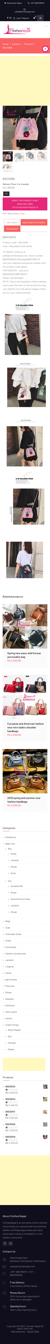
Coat (7, 927)
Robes (11, 1049)
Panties (12, 1042)
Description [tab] (12, 222)
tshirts (8, 1018)
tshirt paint (11, 1011)
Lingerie (9, 966)
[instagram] (10, 1243)
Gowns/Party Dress (20, 898)
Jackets (15, 860)
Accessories (17, 886)
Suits (13, 873)
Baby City (10, 843)
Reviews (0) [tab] (12, 228)
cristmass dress (13, 934)
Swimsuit (10, 1005)
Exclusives (10, 947)
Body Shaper (14, 1029)
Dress (13, 853)
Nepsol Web (33, 1331)
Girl (9, 881)
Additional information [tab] (33, 222)
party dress (11, 979)
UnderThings (12, 1024)
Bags (22, 213)
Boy (10, 848)
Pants (8, 972)
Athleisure (10, 837)
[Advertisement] (25, 81)
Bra (10, 1036)
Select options (25, 626)
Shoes (14, 866)
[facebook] (5, 1243)
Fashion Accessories (15, 953)
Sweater (9, 998)
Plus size (9, 985)
